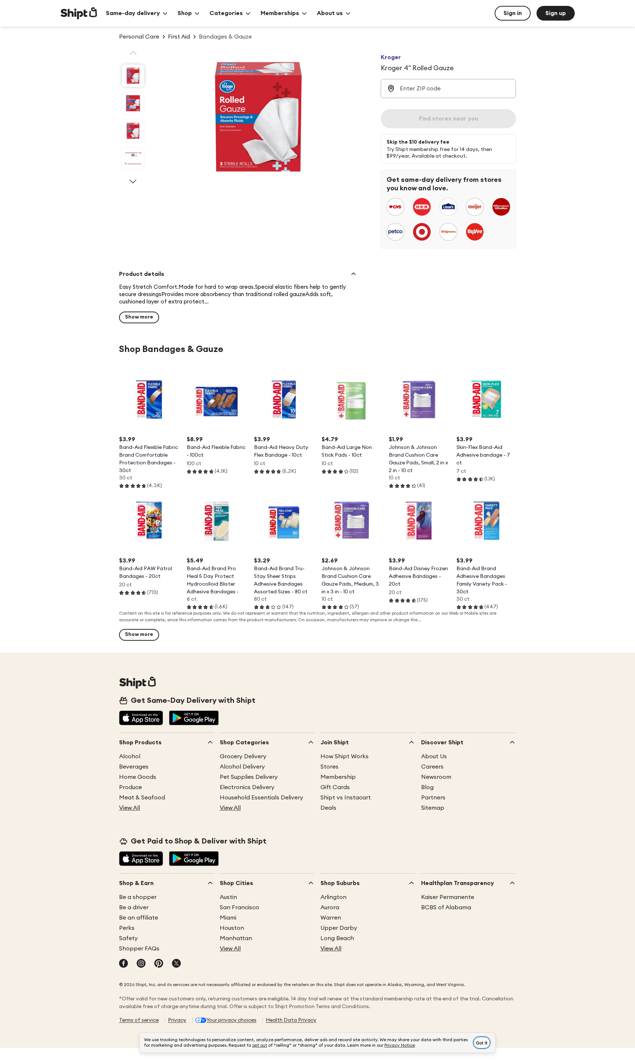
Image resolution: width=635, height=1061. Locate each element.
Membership (338, 777)
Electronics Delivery (247, 787)
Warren (330, 918)
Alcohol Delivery (242, 767)
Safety (128, 938)
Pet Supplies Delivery (249, 777)
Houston (232, 928)
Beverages (133, 767)
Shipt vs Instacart (345, 798)
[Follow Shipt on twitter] (176, 964)
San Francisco (239, 907)
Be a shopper (138, 897)
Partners (433, 798)
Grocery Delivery (243, 756)
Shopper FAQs (139, 949)
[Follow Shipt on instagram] (141, 964)
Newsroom (436, 777)
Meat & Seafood (142, 798)
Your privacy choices (231, 1020)
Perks (126, 928)
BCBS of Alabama (446, 907)
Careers (432, 767)
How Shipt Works (344, 756)
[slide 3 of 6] (133, 131)
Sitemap (432, 808)
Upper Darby (338, 928)
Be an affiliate (138, 918)
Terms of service (139, 1020)
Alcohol (129, 756)
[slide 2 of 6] (133, 103)
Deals (328, 808)
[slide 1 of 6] (133, 76)
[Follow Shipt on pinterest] (158, 964)
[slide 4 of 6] (133, 158)
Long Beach (337, 938)
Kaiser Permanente (447, 897)
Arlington (333, 897)
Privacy (177, 1020)
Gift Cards (335, 787)
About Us (434, 756)
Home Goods (137, 777)
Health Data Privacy (291, 1020)
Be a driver (133, 907)
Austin (228, 897)
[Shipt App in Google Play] (194, 719)
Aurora (329, 907)
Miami (228, 918)
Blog (427, 787)
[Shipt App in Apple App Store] (141, 719)
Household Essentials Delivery (261, 798)
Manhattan (236, 938)
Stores (329, 767)
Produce (130, 787)
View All (129, 808)
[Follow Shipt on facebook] (123, 964)
